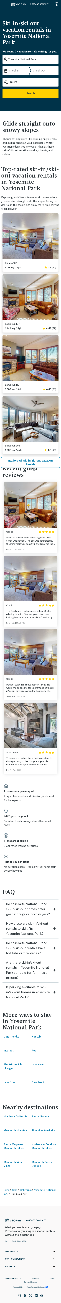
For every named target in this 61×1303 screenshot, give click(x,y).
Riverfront (38, 1082)
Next (55, 236)
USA (14, 1190)
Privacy (53, 1278)
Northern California (15, 1116)
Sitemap (35, 1278)
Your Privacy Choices (35, 1287)
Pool (34, 1050)
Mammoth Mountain (16, 1130)
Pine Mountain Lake (43, 1130)
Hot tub (36, 1036)
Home (6, 1190)
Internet (9, 1050)
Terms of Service (30, 1282)
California (26, 1190)
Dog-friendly (11, 1036)
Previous (5, 236)
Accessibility (18, 1287)
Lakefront (10, 1082)
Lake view (38, 1064)
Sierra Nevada (40, 1116)
